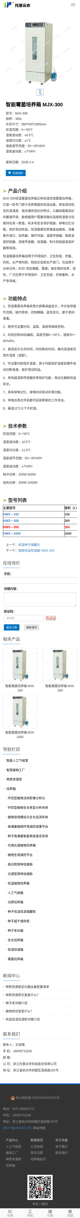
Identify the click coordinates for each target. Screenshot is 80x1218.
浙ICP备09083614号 (17, 1128)
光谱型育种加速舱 (20, 874)
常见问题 (36, 1152)
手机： (8, 573)
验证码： (10, 611)
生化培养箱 (15, 940)
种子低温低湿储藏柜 (22, 911)
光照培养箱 (15, 902)
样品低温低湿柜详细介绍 (23, 1019)
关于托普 (61, 1140)
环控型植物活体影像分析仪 (26, 798)
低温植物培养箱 (19, 883)
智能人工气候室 (17, 760)
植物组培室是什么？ (20, 1011)
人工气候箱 (15, 893)
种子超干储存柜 (19, 921)
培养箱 (11, 788)
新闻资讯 (36, 1140)
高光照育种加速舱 (20, 864)
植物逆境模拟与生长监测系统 (28, 817)
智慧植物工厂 (15, 770)
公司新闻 (36, 1146)
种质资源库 (14, 779)
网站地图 (39, 1128)
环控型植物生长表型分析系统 (28, 807)
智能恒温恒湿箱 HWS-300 (36, 550)
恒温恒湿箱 (15, 949)
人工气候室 (13, 1146)
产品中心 (12, 1140)
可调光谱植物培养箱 (22, 845)
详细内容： (11, 588)
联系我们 (61, 1152)
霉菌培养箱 (15, 959)
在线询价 (17, 173)
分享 (10, 1215)
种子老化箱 (15, 930)
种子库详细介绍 (16, 1003)
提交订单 (11, 627)
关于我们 (61, 1146)
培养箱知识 (38, 1159)
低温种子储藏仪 (29, 544)
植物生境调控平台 (20, 855)
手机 (30, 1215)
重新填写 (31, 627)
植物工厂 (12, 1152)
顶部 (70, 1215)
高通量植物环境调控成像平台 (28, 826)
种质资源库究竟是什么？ (23, 995)
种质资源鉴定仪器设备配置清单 (27, 986)
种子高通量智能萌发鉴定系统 (28, 836)
